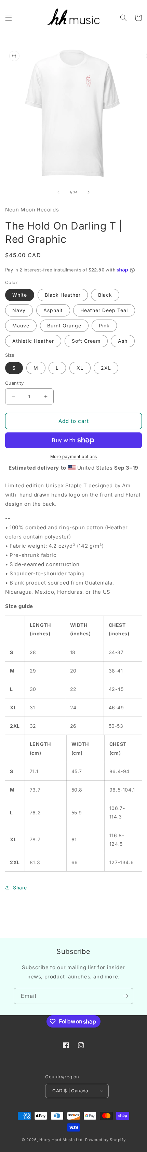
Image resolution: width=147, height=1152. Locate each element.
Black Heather (63, 295)
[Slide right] (88, 192)
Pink (104, 325)
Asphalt (53, 310)
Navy (19, 310)
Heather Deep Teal (104, 310)
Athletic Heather (33, 341)
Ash (123, 341)
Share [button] (20, 887)
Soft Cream (86, 341)
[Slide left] (58, 192)
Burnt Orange (64, 325)
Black (105, 295)
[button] (8, 17)
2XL (106, 368)
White (19, 295)
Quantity (14, 383)
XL (80, 368)
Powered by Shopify (105, 1139)
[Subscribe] (125, 996)
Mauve (20, 325)
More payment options (73, 456)
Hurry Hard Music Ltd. (61, 1139)
